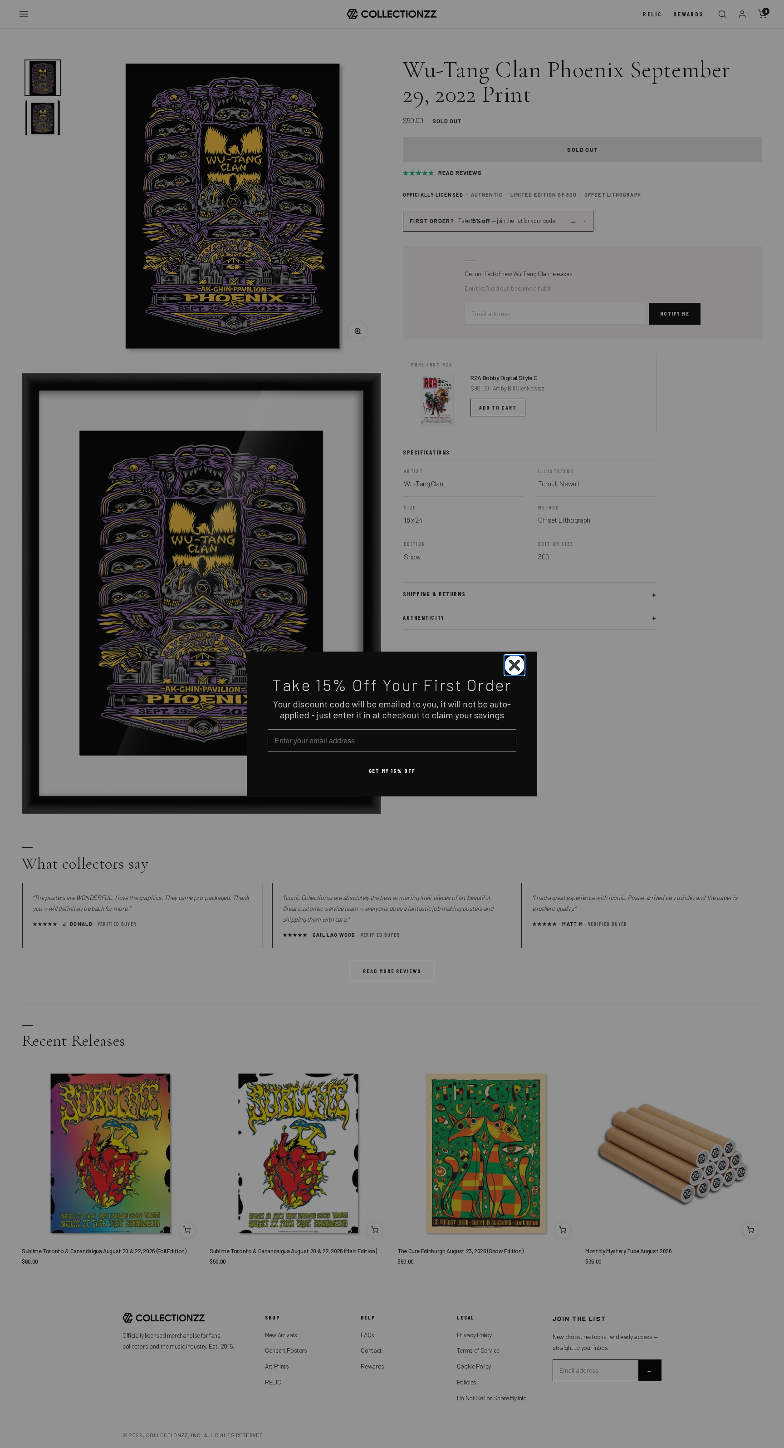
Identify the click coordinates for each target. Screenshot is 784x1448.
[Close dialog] (514, 665)
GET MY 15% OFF (392, 770)
